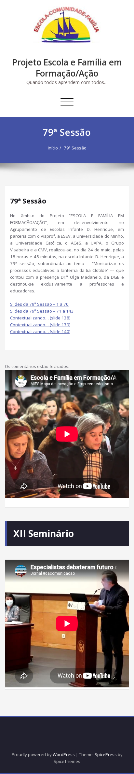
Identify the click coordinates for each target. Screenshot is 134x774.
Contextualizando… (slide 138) (40, 318)
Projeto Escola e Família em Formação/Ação (67, 67)
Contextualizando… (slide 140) (40, 331)
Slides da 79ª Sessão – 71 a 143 (42, 311)
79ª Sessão (75, 148)
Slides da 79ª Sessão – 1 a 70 (39, 304)
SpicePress (106, 754)
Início (53, 148)
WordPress (64, 754)
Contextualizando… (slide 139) (40, 325)
